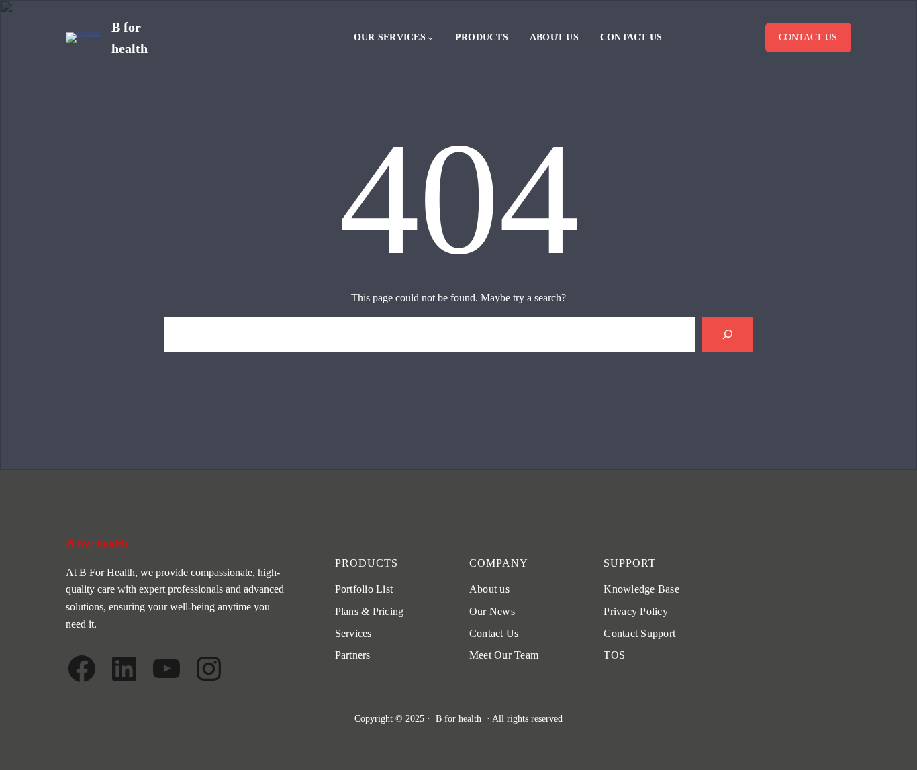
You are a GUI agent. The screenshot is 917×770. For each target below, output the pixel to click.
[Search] (727, 334)
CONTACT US (808, 37)
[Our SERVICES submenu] (430, 37)
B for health (97, 543)
